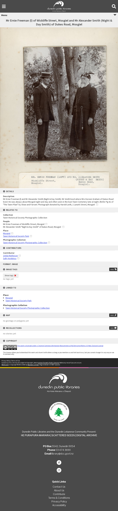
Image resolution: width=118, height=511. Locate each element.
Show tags (9, 275)
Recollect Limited (33, 365)
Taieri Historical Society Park (18, 300)
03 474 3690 (63, 450)
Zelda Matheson (10, 255)
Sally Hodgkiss (9, 258)
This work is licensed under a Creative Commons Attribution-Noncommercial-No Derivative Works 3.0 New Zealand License (60, 346)
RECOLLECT (5, 365)
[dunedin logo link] (59, 382)
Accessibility (59, 505)
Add (112, 269)
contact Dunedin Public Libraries (48, 363)
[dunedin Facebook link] (59, 462)
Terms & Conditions (59, 497)
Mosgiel (9, 297)
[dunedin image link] (59, 412)
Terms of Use (16, 361)
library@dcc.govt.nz (63, 453)
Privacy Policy (6, 361)
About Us (59, 490)
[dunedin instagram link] (59, 470)
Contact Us (59, 486)
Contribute (59, 494)
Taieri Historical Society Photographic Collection (28, 308)
